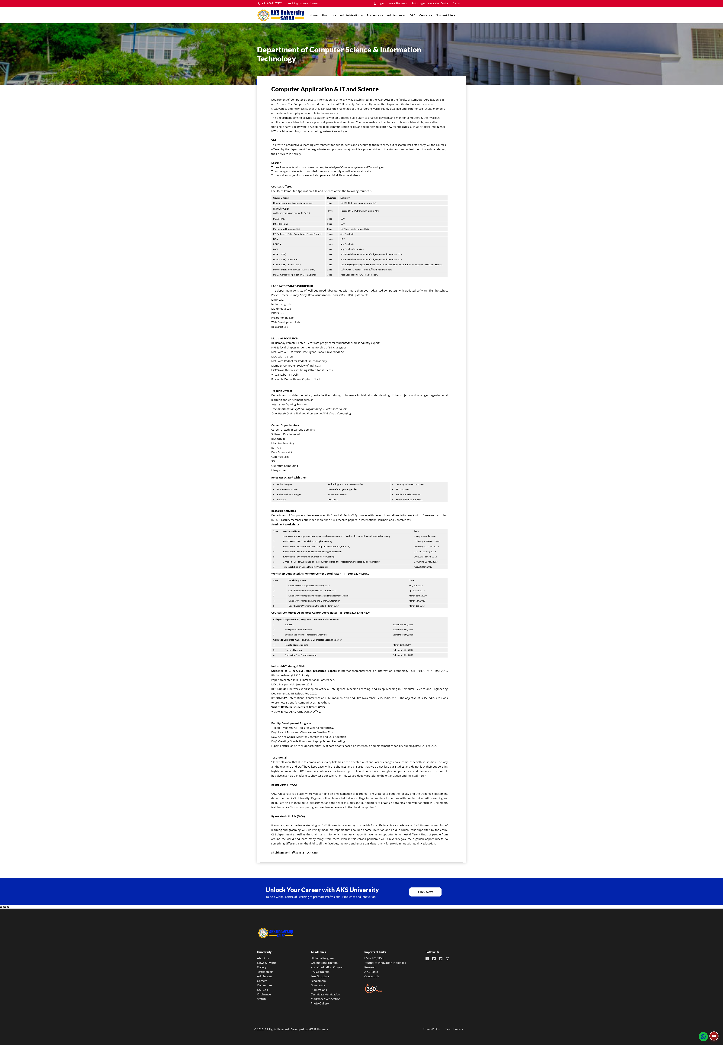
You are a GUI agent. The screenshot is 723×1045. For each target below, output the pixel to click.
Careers (262, 980)
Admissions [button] (395, 15)
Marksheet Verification (325, 999)
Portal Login (418, 3)
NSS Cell (262, 989)
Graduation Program (324, 962)
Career (456, 3)
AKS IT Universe (318, 1029)
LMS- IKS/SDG (374, 958)
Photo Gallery (320, 1003)
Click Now (425, 892)
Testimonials (265, 971)
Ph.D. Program (320, 971)
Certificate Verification (325, 994)
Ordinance (264, 994)
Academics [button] (374, 15)
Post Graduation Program (327, 967)
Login (380, 3)
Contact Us (371, 976)
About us (263, 958)
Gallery (261, 967)
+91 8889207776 (272, 3)
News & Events (266, 962)
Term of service (454, 1029)
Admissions (264, 976)
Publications (319, 989)
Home (314, 15)
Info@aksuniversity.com (305, 3)
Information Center (437, 3)
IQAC (412, 15)
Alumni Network (398, 3)
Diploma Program (322, 958)
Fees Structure (320, 976)
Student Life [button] (445, 15)
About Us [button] (328, 15)
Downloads (318, 985)
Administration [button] (350, 15)
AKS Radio (371, 971)
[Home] (280, 15)
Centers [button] (425, 15)
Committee (264, 985)
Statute (262, 999)
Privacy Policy (431, 1029)
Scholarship (318, 980)
